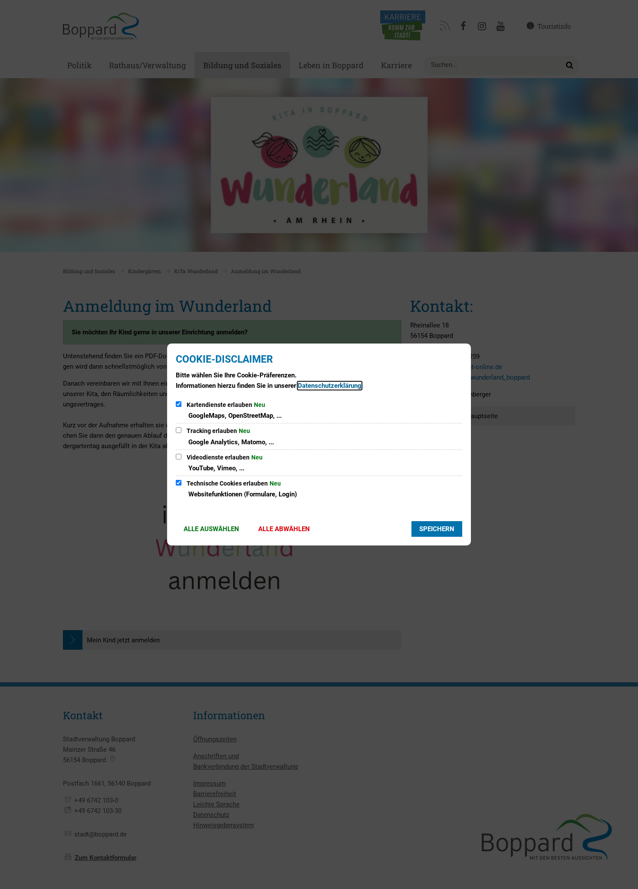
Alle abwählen (284, 529)
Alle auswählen (211, 529)
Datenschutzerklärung (330, 386)
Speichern (436, 529)
